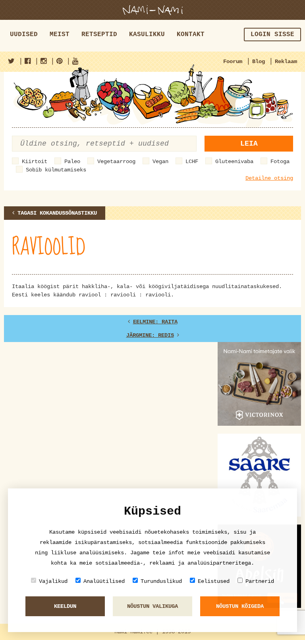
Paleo (72, 161)
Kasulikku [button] (147, 34)
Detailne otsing (269, 178)
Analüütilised (104, 581)
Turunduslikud (161, 581)
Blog (258, 61)
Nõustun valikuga (152, 606)
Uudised (24, 34)
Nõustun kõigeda (240, 606)
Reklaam (286, 61)
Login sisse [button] (272, 34)
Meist (59, 34)
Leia (249, 144)
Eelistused (214, 581)
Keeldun (65, 606)
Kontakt (191, 34)
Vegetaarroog (116, 161)
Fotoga (280, 161)
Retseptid (99, 34)
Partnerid (259, 581)
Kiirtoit (34, 161)
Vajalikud (53, 581)
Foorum (232, 61)
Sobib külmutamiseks (56, 170)
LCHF (191, 161)
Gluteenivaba (234, 161)
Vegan (160, 161)
